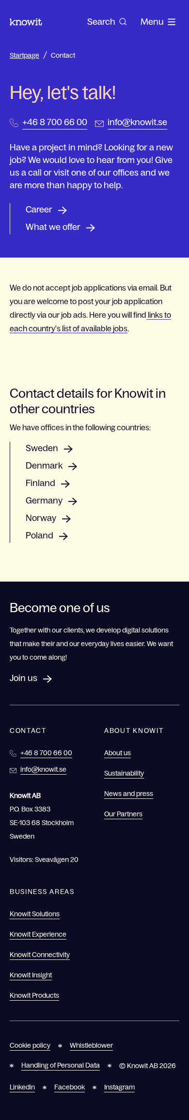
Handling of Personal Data (60, 1065)
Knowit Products (34, 995)
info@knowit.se (137, 122)
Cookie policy (30, 1045)
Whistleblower (91, 1045)
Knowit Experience (38, 934)
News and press (128, 793)
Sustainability (124, 773)
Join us (23, 678)
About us (117, 753)
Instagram (119, 1087)
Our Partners (123, 814)
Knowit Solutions (35, 914)
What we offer (53, 227)
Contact (63, 55)
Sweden (42, 448)
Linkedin (22, 1087)
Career (39, 209)
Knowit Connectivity (40, 954)
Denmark (44, 466)
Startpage (24, 55)
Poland (39, 535)
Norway (41, 518)
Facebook (69, 1087)
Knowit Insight (31, 975)
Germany (44, 500)
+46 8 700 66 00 (54, 122)
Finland (40, 483)
